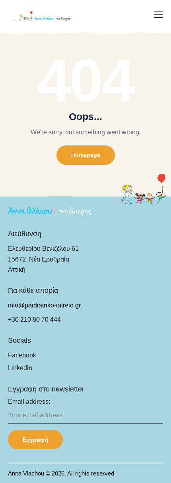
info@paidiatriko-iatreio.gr (44, 305)
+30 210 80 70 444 (34, 319)
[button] (158, 14)
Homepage (85, 155)
